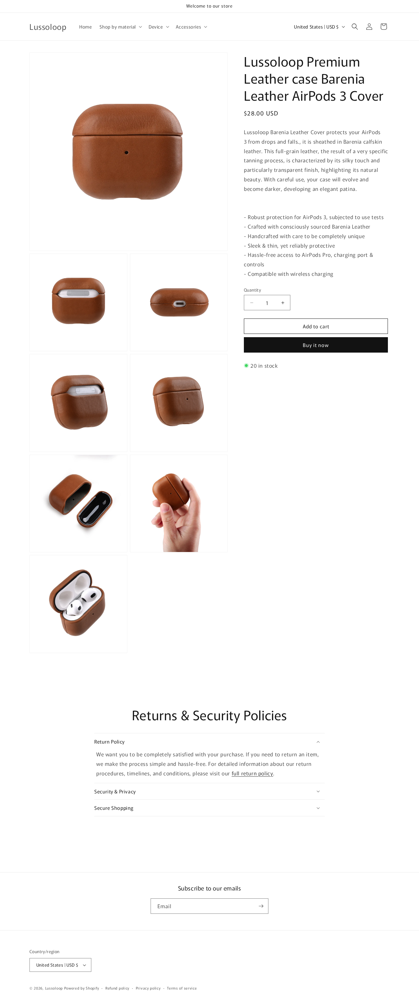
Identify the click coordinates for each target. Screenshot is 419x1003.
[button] (120, 26)
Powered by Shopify (81, 988)
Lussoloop (54, 988)
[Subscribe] (261, 906)
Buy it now (316, 344)
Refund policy (117, 987)
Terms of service (182, 987)
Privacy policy (148, 987)
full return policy (252, 773)
